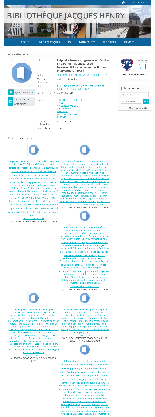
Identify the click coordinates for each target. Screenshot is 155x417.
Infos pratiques (49, 42)
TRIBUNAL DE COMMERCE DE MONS (84, 204)
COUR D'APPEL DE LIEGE (85, 335)
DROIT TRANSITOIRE (67, 114)
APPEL (60, 102)
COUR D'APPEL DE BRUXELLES (84, 286)
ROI (69, 42)
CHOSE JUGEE (64, 108)
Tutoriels (109, 42)
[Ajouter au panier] (11, 92)
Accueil (26, 42)
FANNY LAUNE (33, 355)
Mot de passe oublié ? (139, 108)
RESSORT (61, 117)
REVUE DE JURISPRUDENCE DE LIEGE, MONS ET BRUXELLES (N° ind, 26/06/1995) (80, 87)
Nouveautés (87, 42)
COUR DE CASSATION (33, 218)
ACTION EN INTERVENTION (70, 100)
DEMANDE (62, 111)
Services (128, 42)
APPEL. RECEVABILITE (67, 105)
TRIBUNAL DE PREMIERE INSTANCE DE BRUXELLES (82, 75)
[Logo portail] (134, 66)
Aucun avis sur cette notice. (21, 101)
